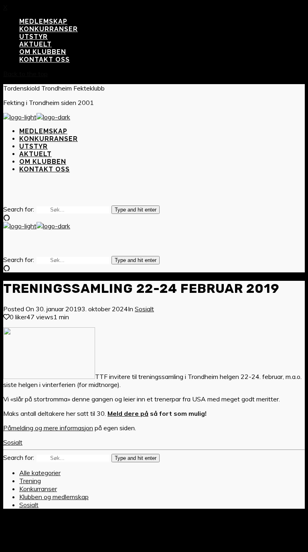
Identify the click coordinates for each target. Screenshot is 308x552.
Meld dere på (127, 413)
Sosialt (144, 309)
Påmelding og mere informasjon (48, 428)
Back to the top (25, 74)
